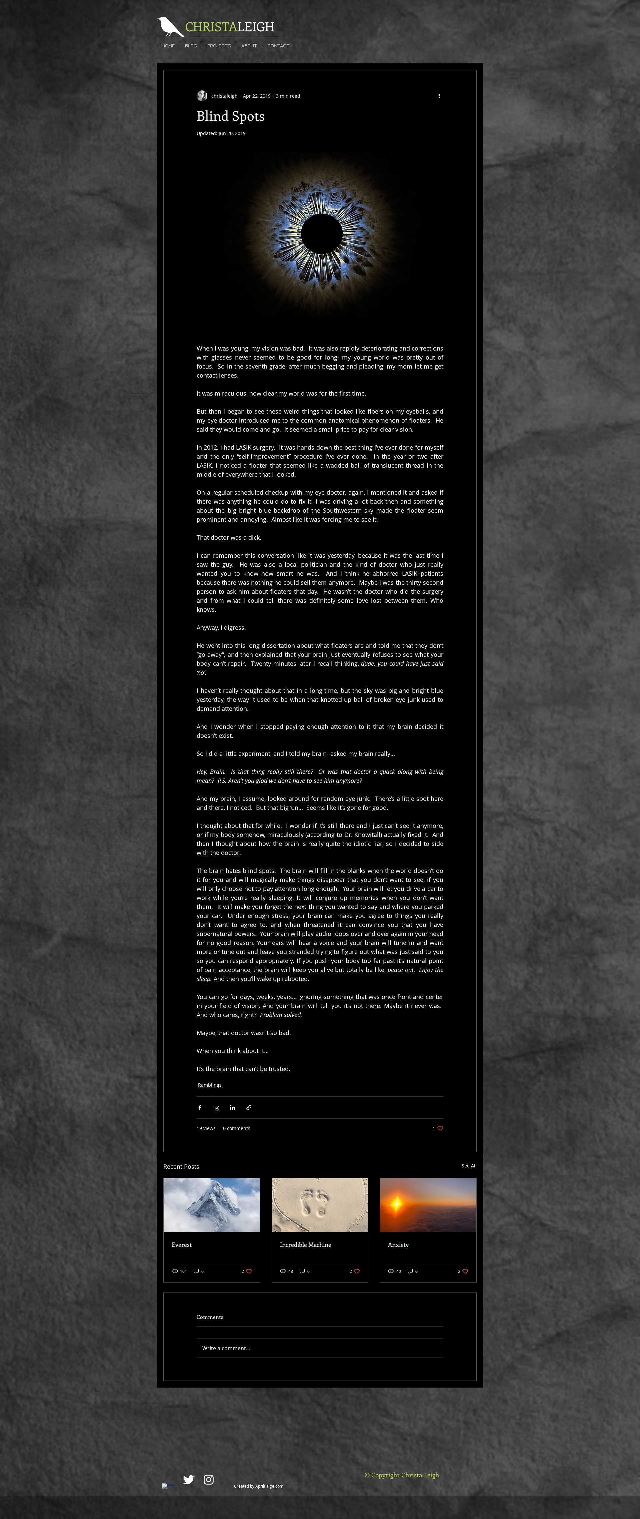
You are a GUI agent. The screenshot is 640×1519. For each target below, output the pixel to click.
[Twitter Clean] (188, 1479)
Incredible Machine (305, 1244)
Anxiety (398, 1244)
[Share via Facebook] (200, 1107)
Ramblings (210, 1085)
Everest (182, 1244)
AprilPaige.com (269, 1486)
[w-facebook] (168, 1490)
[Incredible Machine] (320, 1205)
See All (469, 1165)
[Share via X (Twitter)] (216, 1107)
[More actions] (439, 96)
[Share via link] (249, 1107)
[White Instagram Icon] (208, 1479)
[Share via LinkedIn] (232, 1107)
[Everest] (212, 1205)
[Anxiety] (428, 1205)
